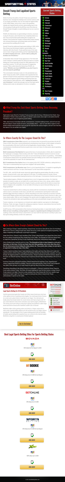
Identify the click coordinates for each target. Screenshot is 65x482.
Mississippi (48, 43)
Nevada (47, 48)
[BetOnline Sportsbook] (55, 284)
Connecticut (48, 25)
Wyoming (47, 93)
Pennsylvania (48, 71)
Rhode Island (48, 73)
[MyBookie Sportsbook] (32, 365)
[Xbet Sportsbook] (32, 446)
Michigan (47, 41)
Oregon (47, 68)
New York (47, 61)
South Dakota (48, 76)
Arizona (47, 18)
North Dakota (48, 66)
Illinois (47, 30)
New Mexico (48, 58)
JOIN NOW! (32, 359)
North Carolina (49, 63)
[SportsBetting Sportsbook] (32, 420)
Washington (48, 84)
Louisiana (47, 38)
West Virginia (48, 91)
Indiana (47, 33)
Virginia (47, 81)
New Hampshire (45, 52)
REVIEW (32, 346)
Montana (47, 46)
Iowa (46, 35)
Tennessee (48, 78)
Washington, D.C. (47, 87)
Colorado (47, 23)
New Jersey (48, 55)
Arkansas (47, 20)
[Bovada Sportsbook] (32, 338)
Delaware (47, 28)
